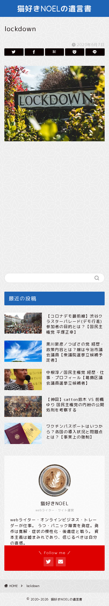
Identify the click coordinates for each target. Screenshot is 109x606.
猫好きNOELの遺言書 (54, 8)
